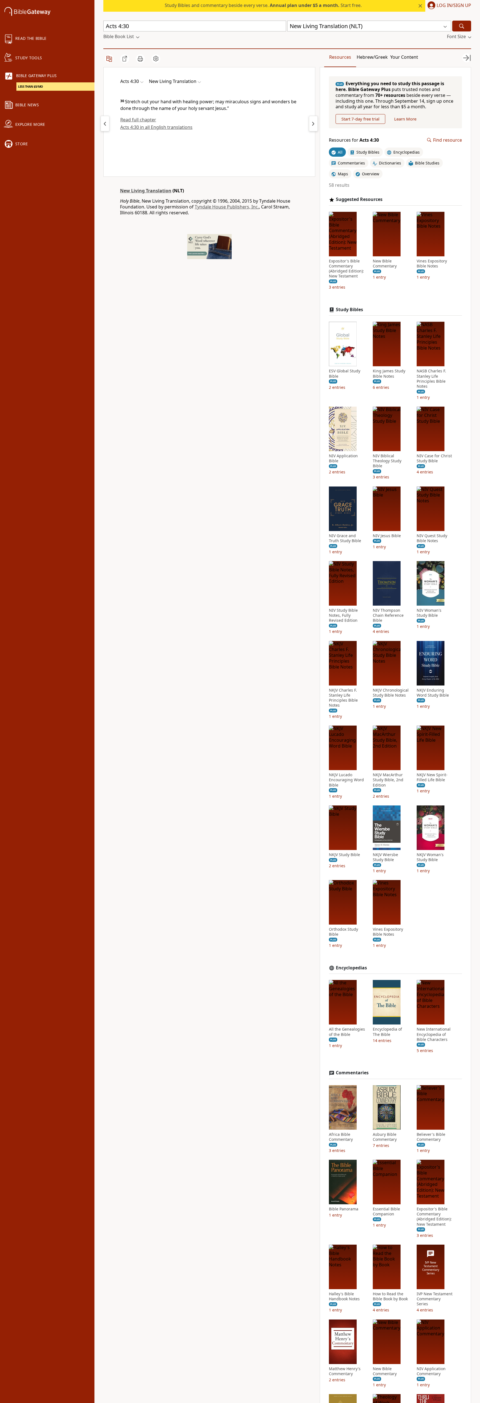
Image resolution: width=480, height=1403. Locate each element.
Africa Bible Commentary (341, 1137)
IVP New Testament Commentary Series (434, 1298)
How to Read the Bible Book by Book (390, 1296)
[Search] (461, 26)
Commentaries (352, 1073)
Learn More (405, 119)
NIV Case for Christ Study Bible (434, 458)
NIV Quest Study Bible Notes (432, 538)
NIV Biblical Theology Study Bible (387, 460)
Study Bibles (349, 310)
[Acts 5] (313, 123)
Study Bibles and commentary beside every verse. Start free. (263, 5)
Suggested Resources (359, 199)
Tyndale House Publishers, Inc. (227, 207)
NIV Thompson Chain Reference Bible (388, 615)
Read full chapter (138, 120)
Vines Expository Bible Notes (432, 264)
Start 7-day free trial (360, 119)
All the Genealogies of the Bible (347, 1032)
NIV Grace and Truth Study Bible (345, 538)
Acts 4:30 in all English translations (156, 127)
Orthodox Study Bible (343, 932)
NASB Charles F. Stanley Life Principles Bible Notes (431, 378)
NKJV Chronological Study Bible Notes (391, 693)
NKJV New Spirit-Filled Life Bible (432, 777)
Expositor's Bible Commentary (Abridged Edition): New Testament (346, 269)
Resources (340, 57)
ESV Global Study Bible (344, 373)
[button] (448, 6)
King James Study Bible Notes (389, 373)
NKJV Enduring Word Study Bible (433, 693)
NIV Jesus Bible (387, 535)
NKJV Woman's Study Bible (430, 857)
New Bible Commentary (385, 264)
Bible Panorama (343, 1209)
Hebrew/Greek (372, 57)
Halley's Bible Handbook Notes (344, 1296)
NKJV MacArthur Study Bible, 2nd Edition (388, 779)
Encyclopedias (351, 968)
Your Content (404, 57)
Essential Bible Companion (386, 1212)
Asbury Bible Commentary (385, 1137)
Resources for (354, 140)
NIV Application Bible (343, 458)
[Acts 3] (105, 123)
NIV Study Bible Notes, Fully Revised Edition (343, 615)
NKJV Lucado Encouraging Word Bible (346, 779)
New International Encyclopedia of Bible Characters (434, 1034)
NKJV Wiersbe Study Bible (385, 857)
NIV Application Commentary (431, 1371)
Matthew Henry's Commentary (345, 1371)
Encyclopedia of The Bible (387, 1032)
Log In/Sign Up (454, 5)
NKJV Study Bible (344, 854)
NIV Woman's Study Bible (429, 613)
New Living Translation (145, 191)
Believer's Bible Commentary (431, 1137)
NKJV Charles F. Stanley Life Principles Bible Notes (343, 698)
